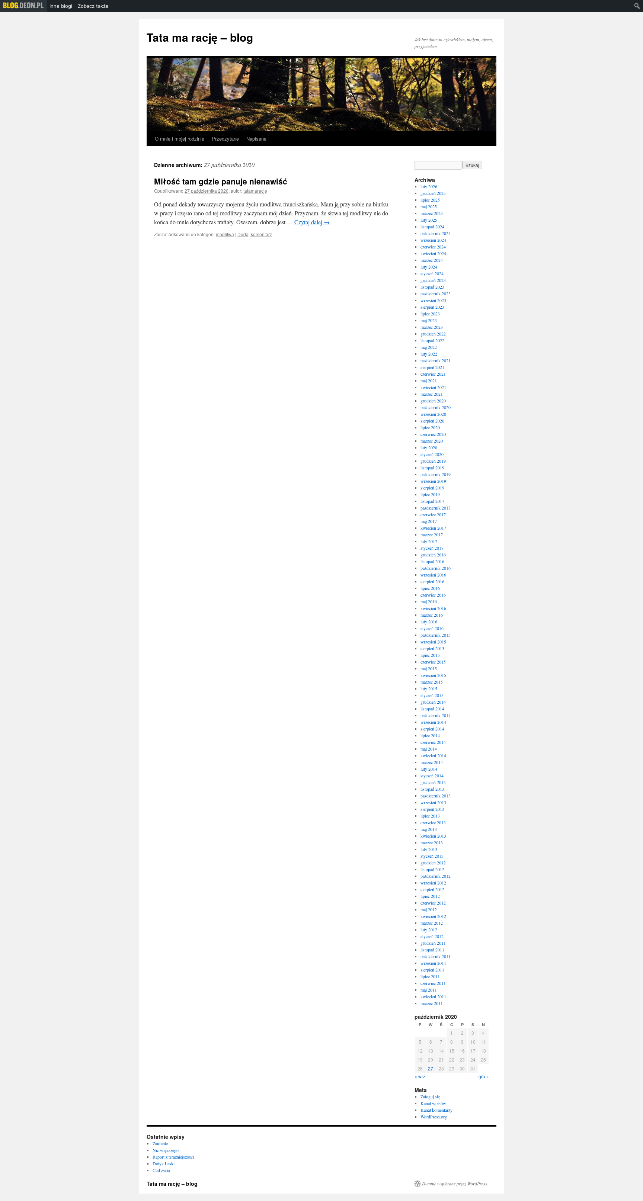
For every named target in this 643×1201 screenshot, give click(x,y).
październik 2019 (435, 474)
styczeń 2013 (432, 856)
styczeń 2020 (432, 454)
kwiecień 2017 (433, 528)
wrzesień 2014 (433, 722)
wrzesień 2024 (433, 240)
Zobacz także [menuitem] (93, 6)
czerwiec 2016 (433, 595)
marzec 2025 (431, 213)
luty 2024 (428, 267)
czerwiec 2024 (433, 247)
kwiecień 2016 (433, 608)
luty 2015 (428, 688)
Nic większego (166, 1150)
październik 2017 (435, 508)
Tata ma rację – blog (200, 37)
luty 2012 (428, 929)
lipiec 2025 (430, 200)
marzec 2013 (431, 842)
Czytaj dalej (312, 222)
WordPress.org (433, 1117)
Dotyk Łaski (164, 1163)
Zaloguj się (430, 1096)
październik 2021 (435, 360)
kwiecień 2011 (433, 996)
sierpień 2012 (432, 889)
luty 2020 (428, 447)
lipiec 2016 (430, 588)
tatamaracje (255, 190)
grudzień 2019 (433, 461)
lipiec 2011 (430, 976)
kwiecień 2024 (433, 253)
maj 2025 (428, 206)
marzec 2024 (431, 260)
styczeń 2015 (432, 695)
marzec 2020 (431, 441)
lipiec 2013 (430, 816)
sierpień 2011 (432, 970)
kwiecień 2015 (433, 675)
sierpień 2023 (432, 307)
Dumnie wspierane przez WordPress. (455, 1183)
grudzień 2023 (433, 280)
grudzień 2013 (433, 782)
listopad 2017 (432, 501)
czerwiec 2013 (433, 822)
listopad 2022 (432, 340)
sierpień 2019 (432, 488)
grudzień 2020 (433, 401)
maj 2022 (428, 347)
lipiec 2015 (430, 655)
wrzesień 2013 (433, 802)
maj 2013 (428, 829)
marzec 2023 (431, 327)
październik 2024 (435, 233)
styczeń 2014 (432, 775)
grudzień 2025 (433, 193)
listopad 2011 (432, 950)
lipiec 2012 (430, 896)
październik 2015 (435, 635)
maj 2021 (428, 380)
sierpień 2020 (432, 421)
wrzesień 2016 (433, 575)
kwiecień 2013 (433, 836)
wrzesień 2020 (433, 414)
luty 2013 (428, 849)
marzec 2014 (431, 762)
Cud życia (161, 1170)
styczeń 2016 (432, 628)
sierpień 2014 (432, 729)
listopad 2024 (432, 226)
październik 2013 (435, 796)
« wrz (420, 1076)
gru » (484, 1076)
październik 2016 (435, 568)
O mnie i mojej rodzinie (179, 138)
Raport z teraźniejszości (173, 1157)
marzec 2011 (431, 1003)
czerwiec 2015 (433, 662)
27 (430, 1068)
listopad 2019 (432, 468)
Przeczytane (225, 138)
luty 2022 (428, 354)
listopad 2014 (432, 709)
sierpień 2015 (432, 648)
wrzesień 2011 (433, 963)
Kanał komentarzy (436, 1110)
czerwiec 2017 (433, 514)
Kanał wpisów (433, 1103)
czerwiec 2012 (433, 903)
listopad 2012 (432, 869)
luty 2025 (428, 220)
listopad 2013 (432, 789)
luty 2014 (428, 769)
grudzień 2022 (433, 334)
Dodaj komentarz (254, 234)
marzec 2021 (431, 394)
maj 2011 (428, 990)
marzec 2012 (431, 923)
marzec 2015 (431, 682)
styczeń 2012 (432, 936)
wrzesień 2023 (433, 300)
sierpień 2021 (432, 367)
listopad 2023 (432, 287)
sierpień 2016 (432, 581)
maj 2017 (428, 521)
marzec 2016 (431, 615)
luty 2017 (428, 541)
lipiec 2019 (430, 494)
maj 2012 (428, 909)
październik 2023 (435, 293)
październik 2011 (435, 956)
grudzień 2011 (433, 943)
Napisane (256, 138)
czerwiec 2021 (433, 374)
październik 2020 (435, 407)
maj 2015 (428, 668)
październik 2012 (435, 876)
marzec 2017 (431, 534)
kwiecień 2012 (433, 916)
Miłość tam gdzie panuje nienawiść (220, 181)
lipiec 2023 (430, 314)
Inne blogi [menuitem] (60, 6)
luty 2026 (428, 186)
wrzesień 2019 (433, 481)
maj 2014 (428, 749)
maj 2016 (428, 601)
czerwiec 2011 (433, 983)
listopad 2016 (432, 561)
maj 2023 (428, 320)
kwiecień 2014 (433, 755)
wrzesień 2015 (433, 642)
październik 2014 (435, 715)
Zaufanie (160, 1143)
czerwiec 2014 (433, 742)
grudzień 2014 (433, 702)
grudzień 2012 (433, 863)
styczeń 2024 (432, 273)
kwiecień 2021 (433, 387)
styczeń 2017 (432, 548)
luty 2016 (428, 621)
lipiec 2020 (430, 427)
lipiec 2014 (430, 735)
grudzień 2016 (433, 555)
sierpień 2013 (432, 809)
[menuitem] (23, 6)
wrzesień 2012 (433, 883)
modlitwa (225, 234)
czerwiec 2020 (433, 434)
